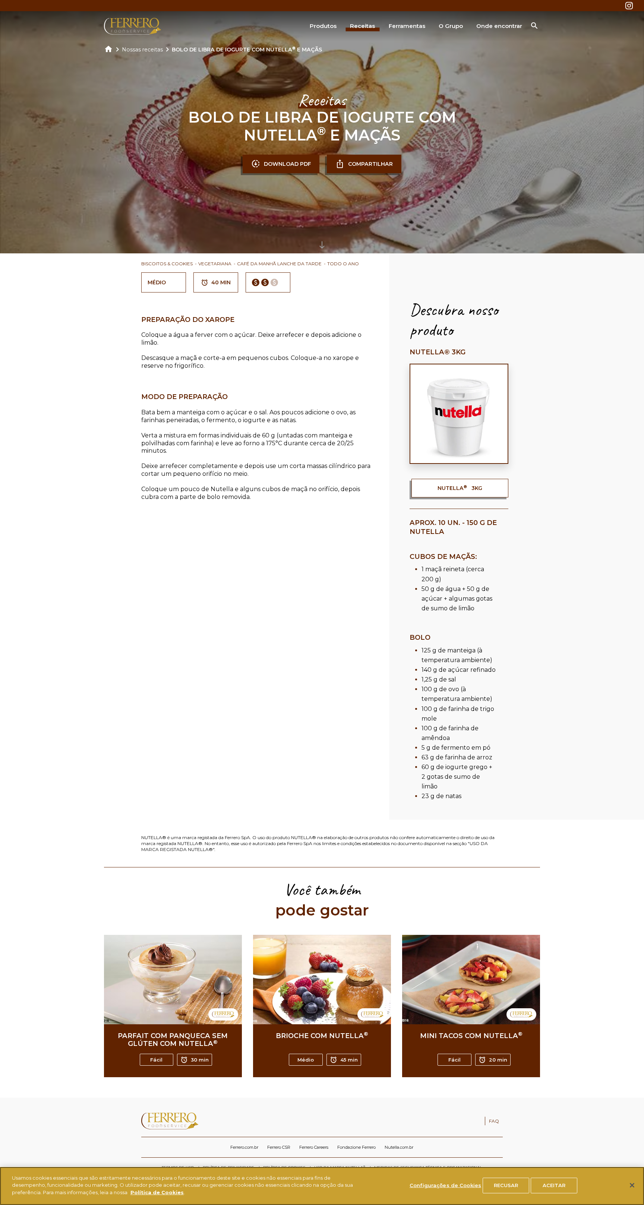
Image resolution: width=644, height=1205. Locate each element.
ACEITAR (554, 1185)
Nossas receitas (142, 49)
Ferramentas (407, 25)
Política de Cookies (157, 1192)
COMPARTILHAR (370, 164)
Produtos (323, 25)
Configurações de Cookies (445, 1185)
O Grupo (451, 25)
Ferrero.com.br (244, 1147)
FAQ (494, 1121)
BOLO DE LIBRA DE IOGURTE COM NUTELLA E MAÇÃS (247, 49)
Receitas (362, 25)
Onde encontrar (499, 25)
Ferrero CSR (278, 1147)
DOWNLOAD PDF (287, 164)
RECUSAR (506, 1185)
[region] (322, 1186)
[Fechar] (632, 1185)
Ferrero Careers (313, 1147)
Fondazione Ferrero (356, 1147)
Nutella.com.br (399, 1147)
